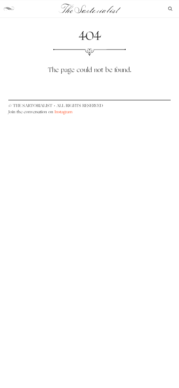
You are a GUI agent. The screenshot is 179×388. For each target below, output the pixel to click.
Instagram (63, 112)
